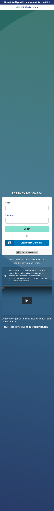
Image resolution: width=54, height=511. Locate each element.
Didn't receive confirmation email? (27, 259)
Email (7, 203)
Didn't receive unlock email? (27, 263)
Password (9, 215)
